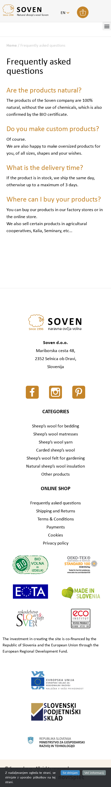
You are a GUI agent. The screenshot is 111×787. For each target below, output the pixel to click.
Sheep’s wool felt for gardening (56, 458)
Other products (55, 474)
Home (11, 46)
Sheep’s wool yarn (56, 442)
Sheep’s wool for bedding (55, 426)
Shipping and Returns (55, 511)
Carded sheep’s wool (55, 450)
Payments (55, 527)
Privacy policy (55, 543)
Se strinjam (70, 772)
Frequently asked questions (55, 503)
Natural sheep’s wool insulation (55, 466)
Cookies (55, 535)
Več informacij (94, 772)
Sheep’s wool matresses (55, 434)
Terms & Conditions (55, 519)
